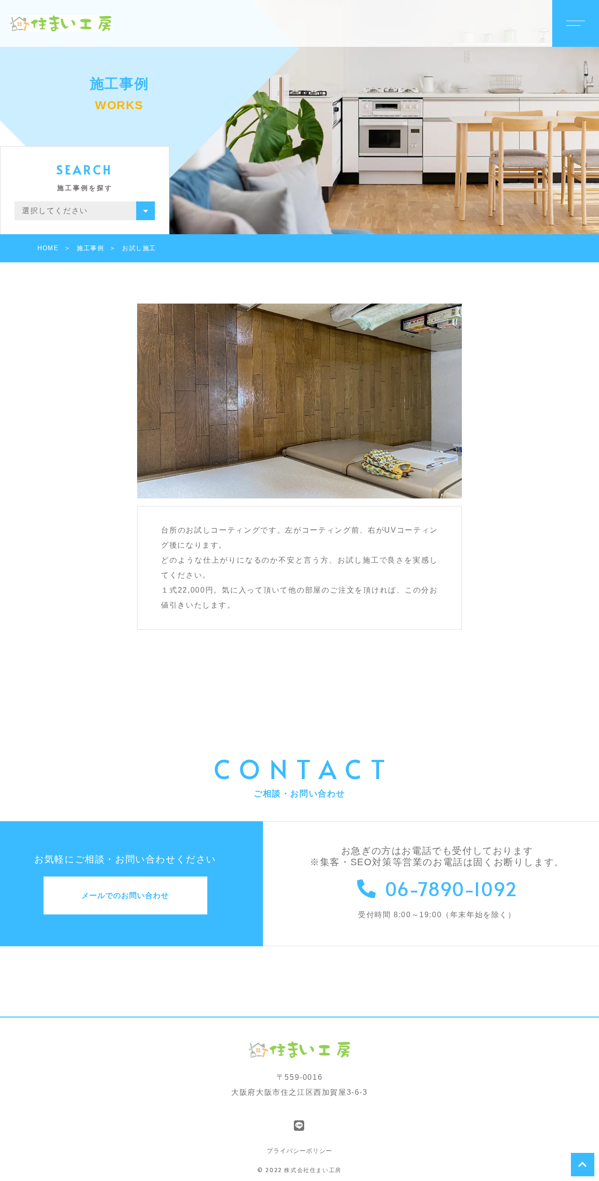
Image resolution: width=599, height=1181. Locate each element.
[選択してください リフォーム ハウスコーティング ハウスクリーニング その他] (85, 210)
